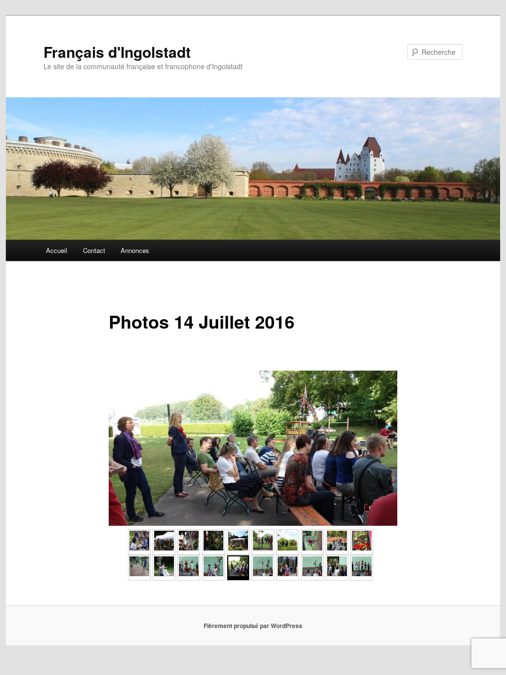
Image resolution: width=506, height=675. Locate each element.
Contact (94, 250)
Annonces (135, 250)
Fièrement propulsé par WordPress (253, 625)
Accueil (56, 250)
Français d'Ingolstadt (117, 51)
